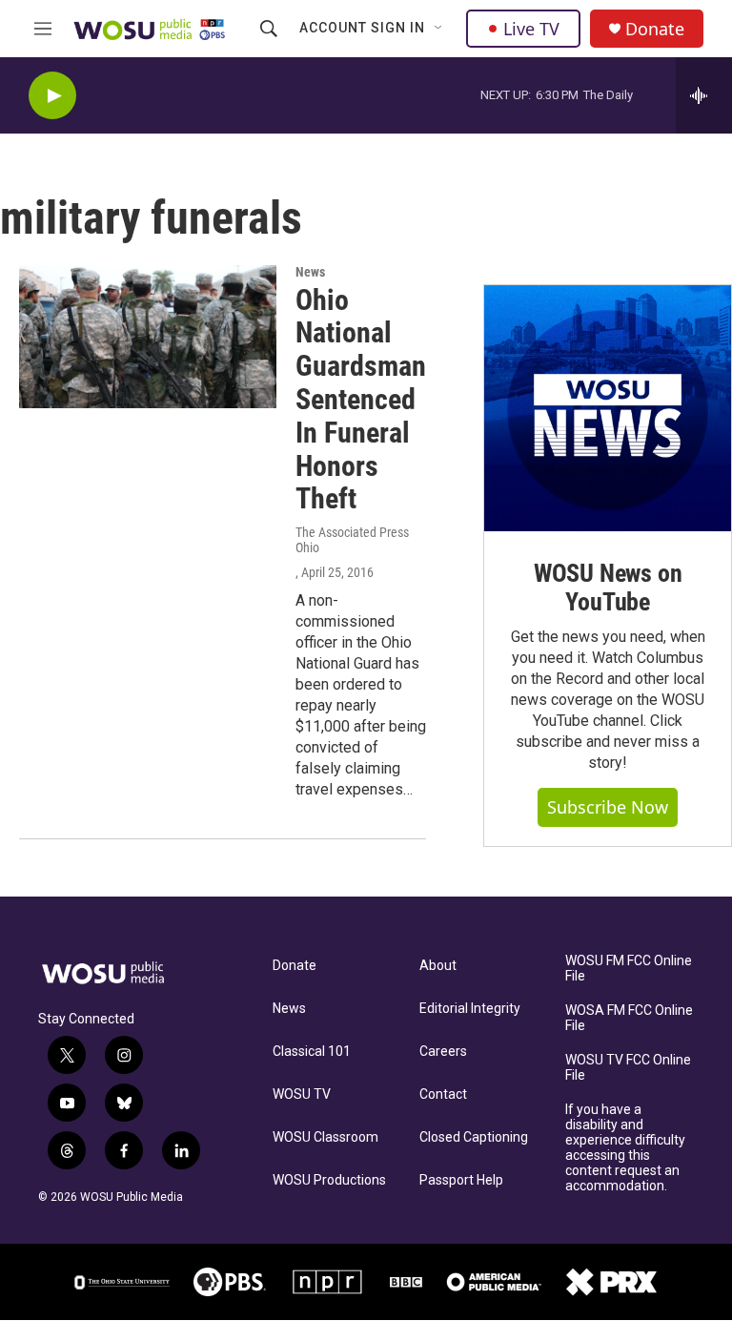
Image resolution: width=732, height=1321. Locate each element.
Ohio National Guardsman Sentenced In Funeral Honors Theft (360, 399)
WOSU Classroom (325, 1137)
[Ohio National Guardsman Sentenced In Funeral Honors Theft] (147, 336)
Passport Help (461, 1180)
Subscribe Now (607, 806)
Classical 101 (312, 1051)
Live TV (531, 28)
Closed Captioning (473, 1137)
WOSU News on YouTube (608, 587)
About (438, 966)
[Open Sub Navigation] (439, 28)
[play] (52, 96)
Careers (443, 1051)
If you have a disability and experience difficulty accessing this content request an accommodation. (625, 1148)
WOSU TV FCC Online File (628, 1068)
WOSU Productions (329, 1180)
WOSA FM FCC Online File (629, 1018)
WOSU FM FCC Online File (628, 968)
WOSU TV (302, 1094)
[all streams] (704, 95)
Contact (443, 1094)
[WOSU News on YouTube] (607, 408)
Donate (654, 29)
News (310, 271)
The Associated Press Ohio (352, 540)
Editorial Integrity (469, 1008)
